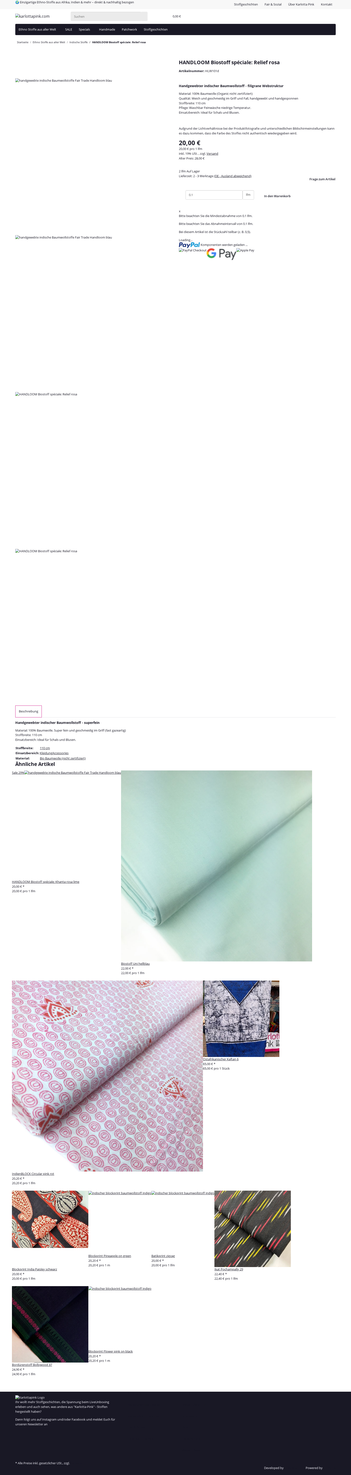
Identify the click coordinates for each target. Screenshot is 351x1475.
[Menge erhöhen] (246, 204)
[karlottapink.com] (32, 16)
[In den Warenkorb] (18, 57)
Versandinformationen (144, 1416)
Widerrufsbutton (194, 1404)
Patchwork (129, 29)
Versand (212, 153)
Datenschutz (191, 1439)
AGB (185, 1427)
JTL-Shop (329, 1468)
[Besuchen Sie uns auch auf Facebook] (18, 1432)
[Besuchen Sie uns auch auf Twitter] (18, 1437)
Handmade (107, 29)
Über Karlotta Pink (301, 4)
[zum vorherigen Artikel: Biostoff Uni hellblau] (156, 43)
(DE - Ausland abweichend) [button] (232, 176)
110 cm (45, 748)
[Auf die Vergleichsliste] (18, 73)
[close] (18, 64)
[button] (165, 16)
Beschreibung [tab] (28, 711)
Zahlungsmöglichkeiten (144, 1404)
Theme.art (291, 1468)
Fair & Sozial (273, 4)
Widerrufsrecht (192, 1450)
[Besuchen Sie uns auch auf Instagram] (18, 1447)
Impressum (190, 1416)
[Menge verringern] (182, 195)
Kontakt (326, 4)
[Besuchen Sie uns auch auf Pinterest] (18, 1442)
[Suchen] (144, 16)
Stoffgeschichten (246, 4)
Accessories (60, 753)
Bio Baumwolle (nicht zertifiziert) (63, 758)
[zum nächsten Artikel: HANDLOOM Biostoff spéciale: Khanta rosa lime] (149, 43)
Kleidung (46, 753)
